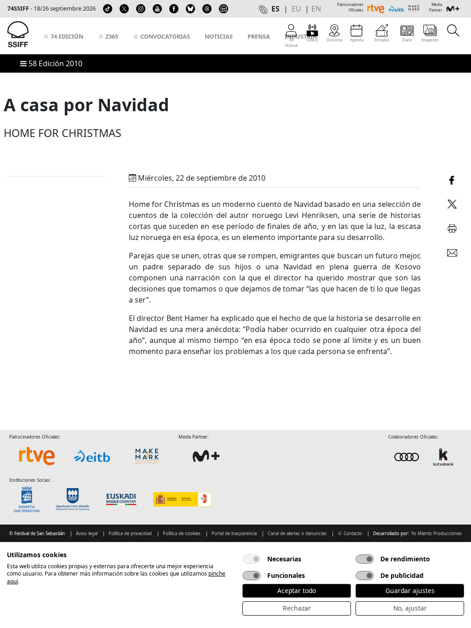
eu (296, 9)
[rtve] (36, 456)
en (316, 9)
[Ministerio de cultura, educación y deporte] (182, 499)
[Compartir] (452, 178)
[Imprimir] (452, 227)
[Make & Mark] (147, 456)
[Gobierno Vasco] (123, 499)
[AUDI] (425, 457)
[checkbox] (251, 559)
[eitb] (92, 456)
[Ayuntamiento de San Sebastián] (29, 499)
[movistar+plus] (206, 456)
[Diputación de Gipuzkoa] (75, 499)
